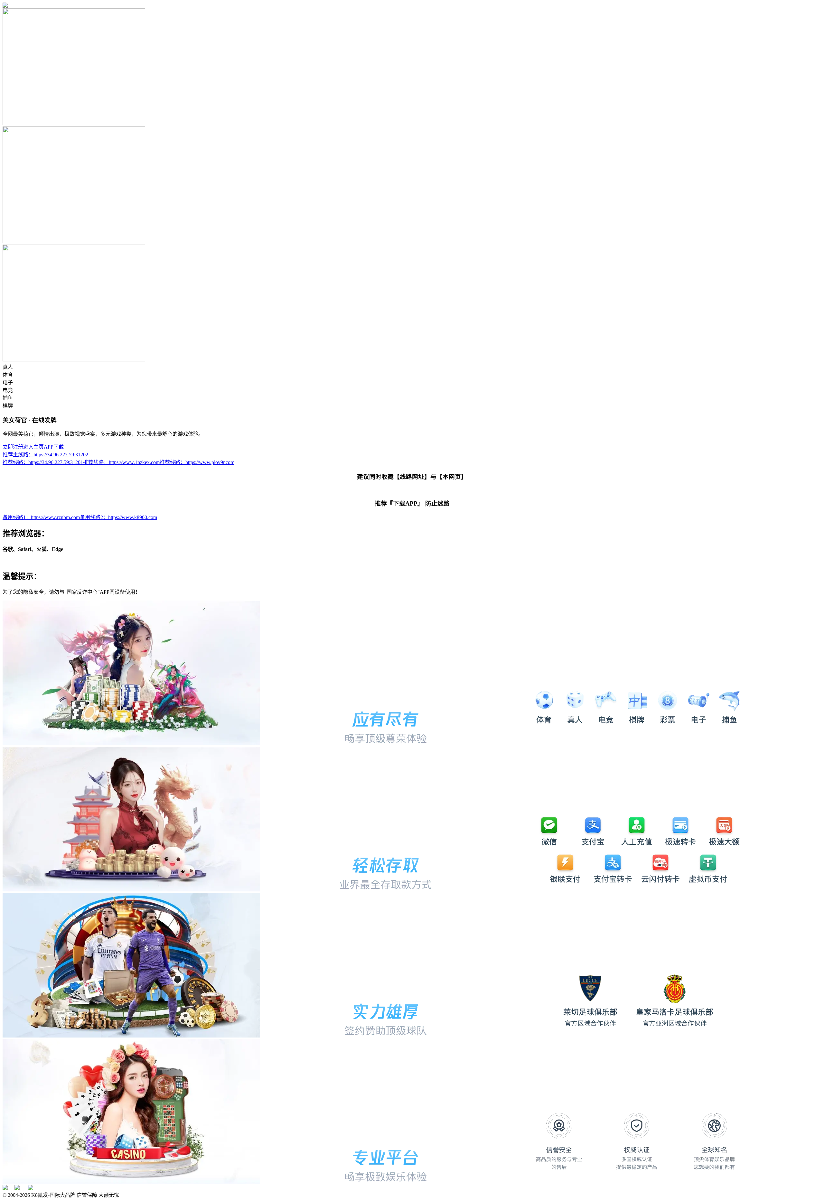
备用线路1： (41, 517)
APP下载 (54, 447)
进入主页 (33, 447)
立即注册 (13, 447)
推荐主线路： (45, 454)
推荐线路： (43, 462)
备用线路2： (118, 517)
